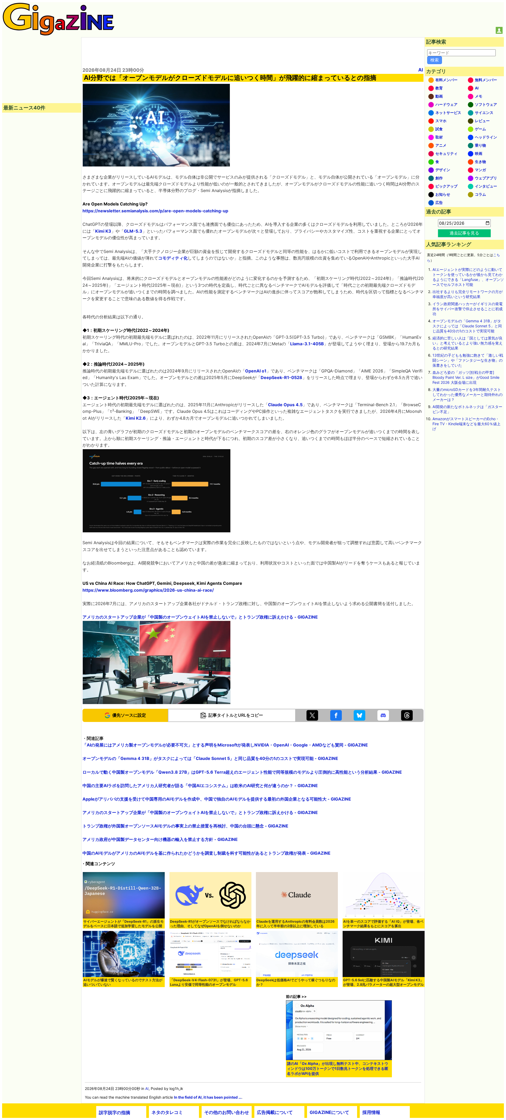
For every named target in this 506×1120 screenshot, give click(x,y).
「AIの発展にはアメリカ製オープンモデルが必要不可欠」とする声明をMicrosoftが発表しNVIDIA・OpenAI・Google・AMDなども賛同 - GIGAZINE (225, 745)
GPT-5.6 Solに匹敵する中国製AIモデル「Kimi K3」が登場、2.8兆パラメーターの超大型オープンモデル (383, 982)
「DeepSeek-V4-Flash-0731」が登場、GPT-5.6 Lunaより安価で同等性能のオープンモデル (209, 982)
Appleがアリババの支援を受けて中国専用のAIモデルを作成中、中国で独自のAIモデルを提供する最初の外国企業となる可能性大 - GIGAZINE (216, 799)
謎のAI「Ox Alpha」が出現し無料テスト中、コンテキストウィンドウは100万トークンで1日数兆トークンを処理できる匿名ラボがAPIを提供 (337, 1068)
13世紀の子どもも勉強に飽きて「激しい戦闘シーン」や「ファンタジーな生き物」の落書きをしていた (467, 360)
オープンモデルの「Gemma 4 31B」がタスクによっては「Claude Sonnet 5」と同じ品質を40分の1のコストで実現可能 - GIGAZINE (210, 758)
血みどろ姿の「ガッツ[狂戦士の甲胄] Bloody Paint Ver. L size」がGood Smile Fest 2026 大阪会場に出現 (465, 377)
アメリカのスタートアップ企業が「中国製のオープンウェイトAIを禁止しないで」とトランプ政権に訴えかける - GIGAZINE (200, 617)
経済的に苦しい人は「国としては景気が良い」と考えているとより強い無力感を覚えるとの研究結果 (467, 343)
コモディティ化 (173, 258)
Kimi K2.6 (136, 418)
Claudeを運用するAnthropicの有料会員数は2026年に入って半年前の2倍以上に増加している (295, 924)
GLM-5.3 (133, 231)
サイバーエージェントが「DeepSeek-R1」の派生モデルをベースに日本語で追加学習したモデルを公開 (123, 924)
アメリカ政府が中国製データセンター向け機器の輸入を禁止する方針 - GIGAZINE (160, 839)
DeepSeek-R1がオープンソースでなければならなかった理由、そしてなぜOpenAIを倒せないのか (210, 924)
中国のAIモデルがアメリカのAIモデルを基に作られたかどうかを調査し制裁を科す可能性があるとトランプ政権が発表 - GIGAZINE (206, 853)
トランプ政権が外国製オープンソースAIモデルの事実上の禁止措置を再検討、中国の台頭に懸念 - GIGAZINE (185, 826)
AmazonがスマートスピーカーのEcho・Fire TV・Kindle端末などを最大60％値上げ (466, 424)
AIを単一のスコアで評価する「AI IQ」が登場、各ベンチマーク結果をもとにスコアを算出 (383, 924)
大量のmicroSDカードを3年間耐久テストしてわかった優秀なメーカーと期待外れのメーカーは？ (467, 394)
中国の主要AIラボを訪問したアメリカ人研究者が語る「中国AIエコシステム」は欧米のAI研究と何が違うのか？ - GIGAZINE (200, 785)
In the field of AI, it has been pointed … (207, 1097)
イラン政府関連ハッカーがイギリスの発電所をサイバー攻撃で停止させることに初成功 (467, 308)
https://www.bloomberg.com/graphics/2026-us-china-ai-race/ (148, 590)
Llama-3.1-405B (307, 343)
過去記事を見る (464, 233)
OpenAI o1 (255, 371)
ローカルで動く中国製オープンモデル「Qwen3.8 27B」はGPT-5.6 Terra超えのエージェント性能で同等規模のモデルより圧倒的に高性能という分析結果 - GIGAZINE (242, 772)
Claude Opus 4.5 (285, 404)
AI (420, 70)
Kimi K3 (103, 231)
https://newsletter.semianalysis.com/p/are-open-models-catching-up (155, 210)
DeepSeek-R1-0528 (281, 377)
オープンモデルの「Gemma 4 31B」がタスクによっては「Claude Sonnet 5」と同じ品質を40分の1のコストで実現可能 (467, 326)
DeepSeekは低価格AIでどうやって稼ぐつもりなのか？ (295, 982)
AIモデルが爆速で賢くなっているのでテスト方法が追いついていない (122, 982)
